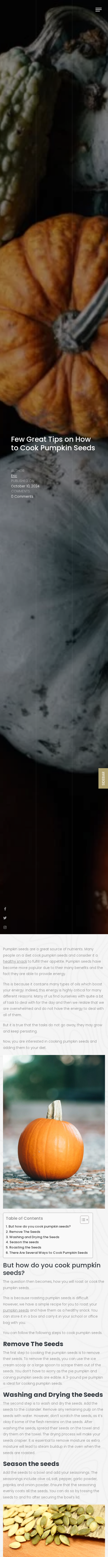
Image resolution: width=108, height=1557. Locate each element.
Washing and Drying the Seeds (34, 1237)
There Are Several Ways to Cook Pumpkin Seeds (48, 1252)
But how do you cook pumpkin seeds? (40, 1226)
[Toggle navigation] (98, 9)
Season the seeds (24, 1242)
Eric (14, 476)
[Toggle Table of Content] (82, 1219)
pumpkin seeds (16, 1310)
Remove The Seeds (24, 1231)
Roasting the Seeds (25, 1247)
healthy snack (15, 961)
